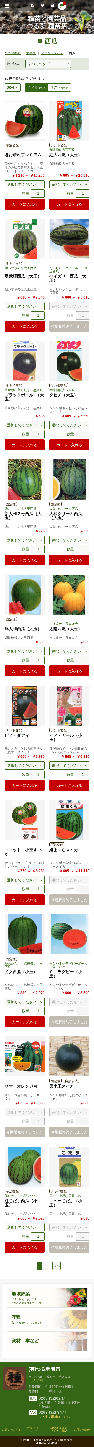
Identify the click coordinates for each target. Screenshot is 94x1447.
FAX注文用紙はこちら (54, 1417)
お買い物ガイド (11, 1429)
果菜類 (31, 53)
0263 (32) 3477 (52, 1412)
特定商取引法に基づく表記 (58, 1429)
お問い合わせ (82, 1429)
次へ (57, 1266)
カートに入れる (24, 204)
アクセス (35, 1380)
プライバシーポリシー (35, 1429)
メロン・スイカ (52, 53)
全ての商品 (13, 53)
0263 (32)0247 (52, 1398)
